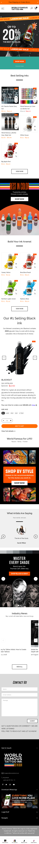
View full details (7, 431)
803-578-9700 (6, 762)
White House (24, 135)
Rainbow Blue (24, 299)
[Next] (35, 358)
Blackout (6, 380)
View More (19, 171)
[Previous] (4, 358)
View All (19, 651)
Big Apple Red (6, 161)
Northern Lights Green (8, 299)
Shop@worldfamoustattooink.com (11, 757)
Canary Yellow (6, 272)
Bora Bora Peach (25, 272)
